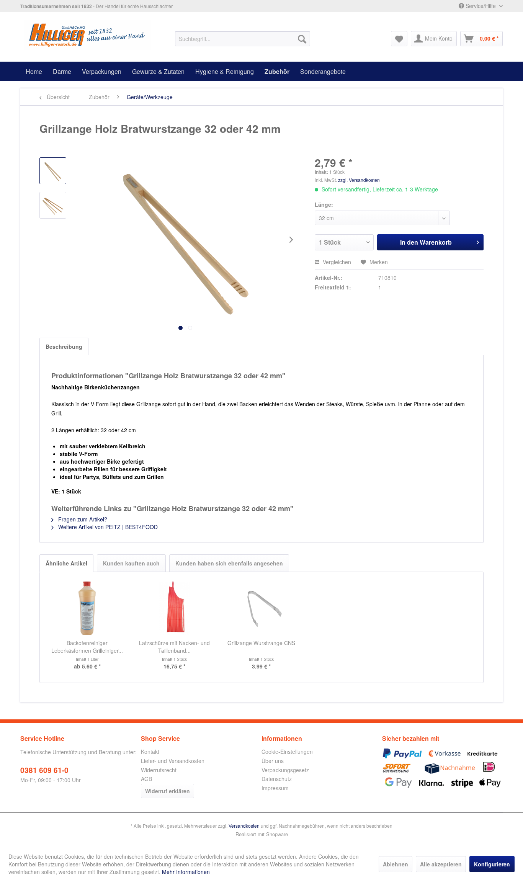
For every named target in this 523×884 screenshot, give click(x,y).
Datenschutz (277, 779)
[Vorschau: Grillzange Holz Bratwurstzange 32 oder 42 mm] (52, 170)
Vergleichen (336, 262)
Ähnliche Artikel (66, 563)
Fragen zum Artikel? (82, 519)
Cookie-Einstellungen (287, 751)
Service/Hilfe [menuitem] (480, 6)
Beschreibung (64, 346)
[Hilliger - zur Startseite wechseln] (87, 35)
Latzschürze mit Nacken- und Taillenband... (174, 646)
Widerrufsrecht (159, 770)
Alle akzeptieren (441, 864)
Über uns (273, 761)
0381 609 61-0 (44, 770)
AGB (146, 779)
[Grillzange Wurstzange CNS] (261, 608)
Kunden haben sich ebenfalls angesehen (229, 563)
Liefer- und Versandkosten (172, 761)
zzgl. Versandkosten (359, 179)
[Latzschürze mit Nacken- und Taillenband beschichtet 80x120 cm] (174, 608)
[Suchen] (302, 38)
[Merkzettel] (399, 38)
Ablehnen (395, 864)
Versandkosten (244, 825)
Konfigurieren (492, 864)
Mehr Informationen (186, 872)
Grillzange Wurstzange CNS (261, 643)
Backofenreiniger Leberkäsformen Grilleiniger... (87, 646)
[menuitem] (242, 38)
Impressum (275, 788)
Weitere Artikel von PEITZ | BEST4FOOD (107, 527)
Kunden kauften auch (131, 563)
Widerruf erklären (167, 791)
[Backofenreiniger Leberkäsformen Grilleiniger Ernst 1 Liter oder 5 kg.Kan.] (87, 608)
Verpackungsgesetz (285, 770)
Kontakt (150, 751)
